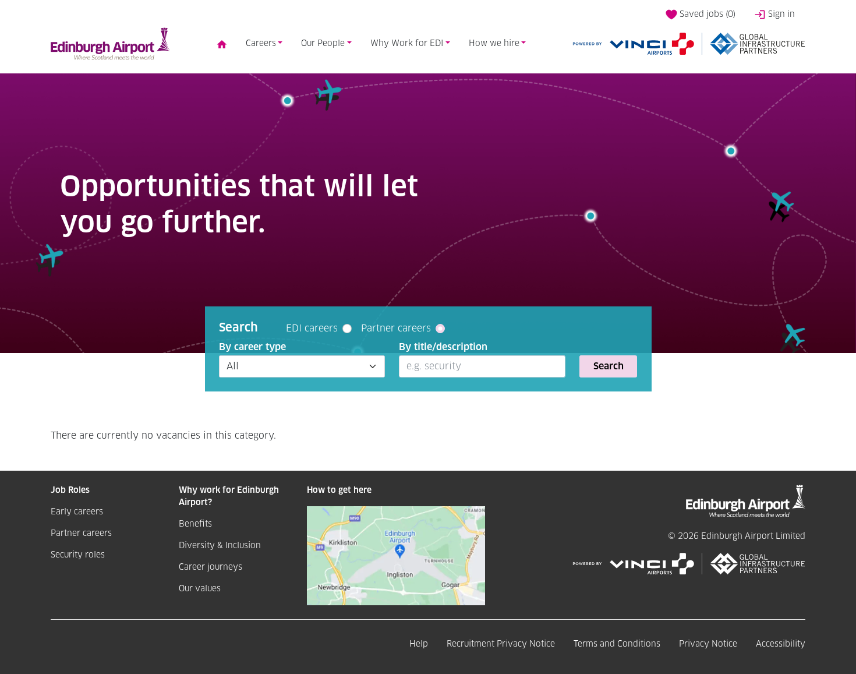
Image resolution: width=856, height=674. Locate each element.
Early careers (77, 512)
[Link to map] (396, 555)
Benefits (195, 524)
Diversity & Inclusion (220, 546)
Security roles (78, 555)
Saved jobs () (706, 14)
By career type (252, 347)
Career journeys (210, 567)
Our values (200, 589)
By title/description (443, 347)
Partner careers (396, 328)
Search (608, 366)
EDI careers (312, 328)
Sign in (780, 14)
